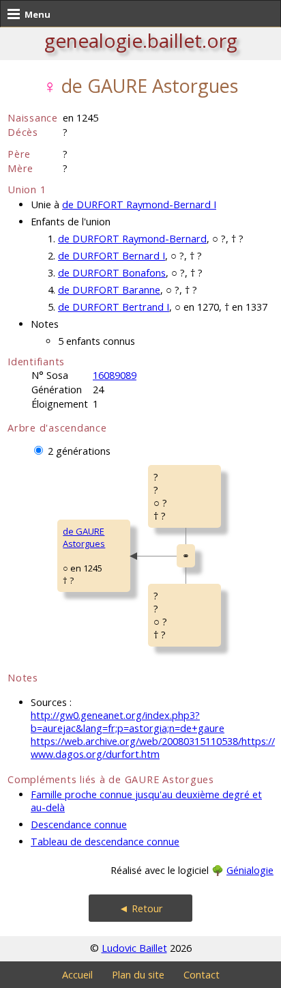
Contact (201, 974)
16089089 (114, 375)
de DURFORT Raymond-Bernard (132, 238)
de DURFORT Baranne (109, 289)
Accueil (77, 974)
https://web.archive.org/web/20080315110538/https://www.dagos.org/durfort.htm (153, 748)
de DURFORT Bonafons (112, 272)
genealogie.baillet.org (140, 40)
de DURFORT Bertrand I (113, 306)
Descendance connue (79, 824)
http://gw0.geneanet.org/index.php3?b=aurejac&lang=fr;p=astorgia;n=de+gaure (127, 722)
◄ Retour (141, 908)
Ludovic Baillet (134, 948)
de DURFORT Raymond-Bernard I (139, 204)
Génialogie (249, 870)
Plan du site (138, 974)
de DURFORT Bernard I (111, 255)
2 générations (79, 450)
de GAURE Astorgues (84, 537)
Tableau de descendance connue (105, 841)
